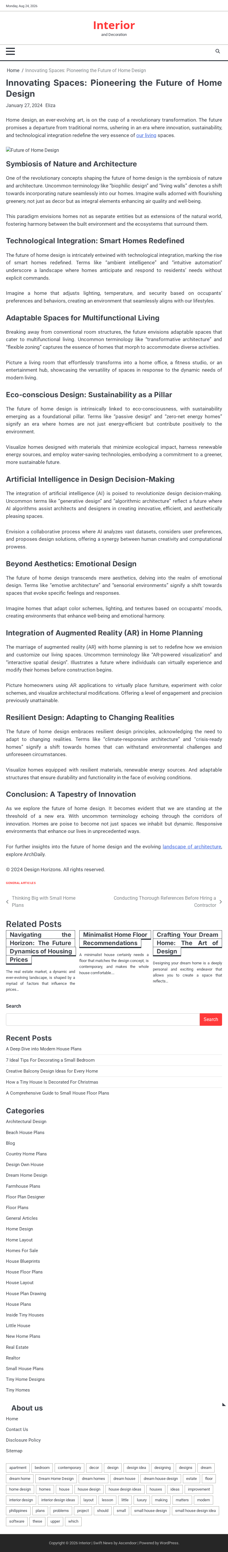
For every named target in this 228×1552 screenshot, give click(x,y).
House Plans (18, 1304)
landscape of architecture (192, 847)
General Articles (21, 883)
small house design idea (195, 1510)
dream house (124, 1478)
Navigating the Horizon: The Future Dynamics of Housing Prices (41, 947)
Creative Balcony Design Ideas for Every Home (52, 1071)
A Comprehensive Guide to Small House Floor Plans (57, 1093)
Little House (18, 1325)
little (125, 1500)
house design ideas (125, 1489)
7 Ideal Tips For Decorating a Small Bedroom (50, 1060)
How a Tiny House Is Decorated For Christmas (52, 1082)
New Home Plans (23, 1336)
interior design (21, 1500)
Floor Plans (17, 1207)
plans (40, 1510)
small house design (150, 1510)
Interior (114, 25)
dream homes (93, 1478)
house (64, 1489)
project (83, 1510)
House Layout (20, 1282)
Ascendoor (127, 1543)
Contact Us (17, 1429)
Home (12, 1418)
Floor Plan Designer (25, 1197)
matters (182, 1500)
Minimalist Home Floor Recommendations (115, 939)
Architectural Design (26, 1121)
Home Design (19, 1229)
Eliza (50, 105)
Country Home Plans (26, 1154)
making (161, 1500)
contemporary (69, 1467)
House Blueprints (23, 1261)
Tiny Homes (18, 1390)
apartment (17, 1467)
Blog (10, 1143)
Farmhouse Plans (23, 1186)
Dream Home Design (26, 1175)
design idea (136, 1467)
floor (209, 1478)
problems (61, 1510)
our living (146, 135)
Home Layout (19, 1240)
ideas (175, 1489)
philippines (18, 1510)
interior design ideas (58, 1500)
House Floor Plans (24, 1272)
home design (20, 1489)
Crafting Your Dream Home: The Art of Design (187, 943)
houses (156, 1489)
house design (89, 1489)
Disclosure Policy (23, 1440)
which (73, 1521)
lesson (107, 1500)
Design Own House (25, 1164)
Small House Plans (25, 1368)
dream (206, 1467)
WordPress (169, 1543)
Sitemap (14, 1451)
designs (185, 1467)
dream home (19, 1478)
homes (45, 1489)
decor (94, 1467)
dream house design (161, 1478)
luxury (142, 1500)
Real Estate (17, 1347)
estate (191, 1478)
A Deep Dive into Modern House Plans (44, 1049)
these (37, 1521)
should (102, 1510)
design (112, 1467)
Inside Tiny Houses (25, 1315)
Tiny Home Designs (25, 1379)
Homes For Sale (22, 1250)
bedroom (42, 1467)
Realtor (13, 1358)
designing (162, 1467)
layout (88, 1500)
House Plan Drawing (26, 1293)
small (121, 1510)
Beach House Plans (25, 1132)
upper (55, 1521)
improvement (199, 1489)
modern (203, 1500)
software (16, 1521)
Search (13, 1006)
